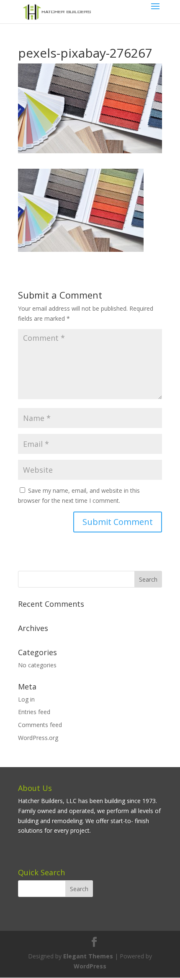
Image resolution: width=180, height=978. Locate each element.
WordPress (90, 966)
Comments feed (40, 725)
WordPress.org (38, 738)
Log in (26, 699)
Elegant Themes (88, 956)
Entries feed (34, 712)
